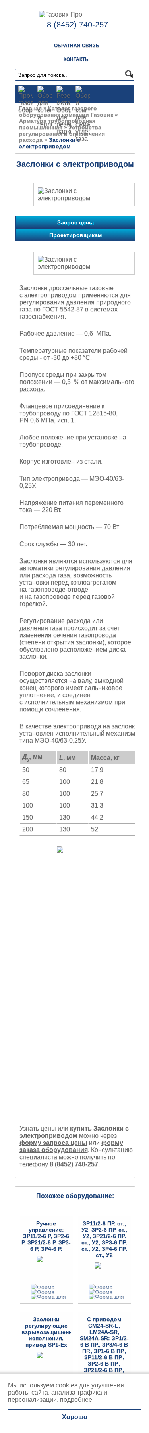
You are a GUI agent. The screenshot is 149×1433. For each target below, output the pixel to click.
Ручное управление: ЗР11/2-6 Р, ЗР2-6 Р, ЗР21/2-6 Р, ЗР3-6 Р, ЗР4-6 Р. (46, 1236)
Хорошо (74, 1417)
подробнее (76, 1399)
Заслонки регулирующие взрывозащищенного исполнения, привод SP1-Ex (51, 1332)
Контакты (77, 59)
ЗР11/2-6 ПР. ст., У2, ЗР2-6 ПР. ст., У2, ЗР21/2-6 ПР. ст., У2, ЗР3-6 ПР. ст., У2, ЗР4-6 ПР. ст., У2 (104, 1239)
